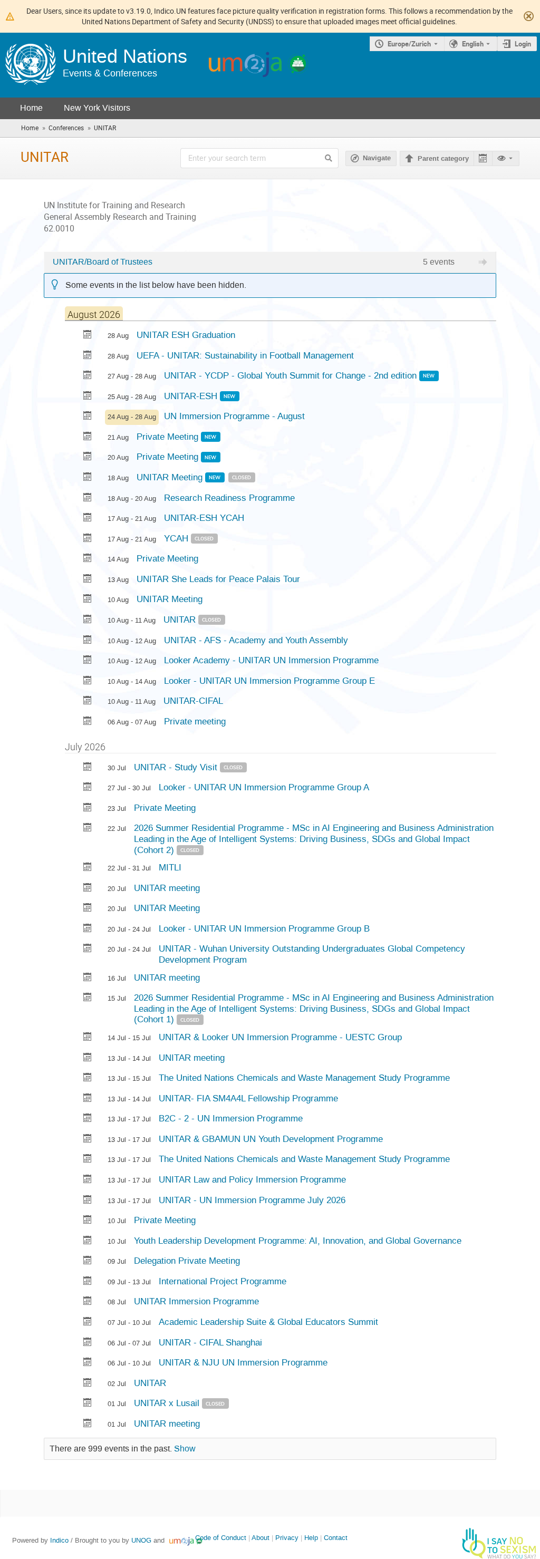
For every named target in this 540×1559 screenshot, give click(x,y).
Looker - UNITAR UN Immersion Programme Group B (264, 928)
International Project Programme (222, 1281)
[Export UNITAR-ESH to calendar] (87, 397)
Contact (336, 1537)
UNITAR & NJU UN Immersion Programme (243, 1362)
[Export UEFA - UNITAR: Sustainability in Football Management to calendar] (87, 356)
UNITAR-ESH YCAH (204, 518)
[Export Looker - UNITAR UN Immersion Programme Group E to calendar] (87, 681)
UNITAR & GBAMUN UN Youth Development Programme (271, 1139)
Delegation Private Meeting (187, 1260)
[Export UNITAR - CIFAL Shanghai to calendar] (87, 1343)
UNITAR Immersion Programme (196, 1301)
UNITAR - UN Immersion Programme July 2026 (252, 1200)
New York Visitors (97, 107)
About (260, 1537)
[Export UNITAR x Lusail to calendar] (87, 1404)
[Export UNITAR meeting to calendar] (87, 889)
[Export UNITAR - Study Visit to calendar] (87, 768)
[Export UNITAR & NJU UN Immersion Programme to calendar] (87, 1363)
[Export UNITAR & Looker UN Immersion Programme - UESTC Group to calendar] (87, 1038)
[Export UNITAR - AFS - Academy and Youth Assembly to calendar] (87, 641)
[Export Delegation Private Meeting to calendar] (87, 1261)
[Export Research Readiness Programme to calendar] (87, 498)
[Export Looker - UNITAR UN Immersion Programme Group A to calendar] (87, 788)
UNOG (141, 1540)
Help (311, 1537)
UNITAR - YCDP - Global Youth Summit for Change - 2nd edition (291, 375)
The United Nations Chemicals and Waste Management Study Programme (304, 1077)
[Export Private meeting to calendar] (87, 722)
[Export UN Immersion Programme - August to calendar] (87, 417)
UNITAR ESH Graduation (186, 335)
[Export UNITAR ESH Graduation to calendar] (87, 336)
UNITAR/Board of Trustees (102, 262)
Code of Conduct (220, 1537)
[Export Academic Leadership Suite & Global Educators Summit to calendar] (87, 1323)
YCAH (177, 538)
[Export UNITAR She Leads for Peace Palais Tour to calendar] (87, 580)
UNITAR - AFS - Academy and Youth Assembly (256, 640)
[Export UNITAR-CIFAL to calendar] (87, 701)
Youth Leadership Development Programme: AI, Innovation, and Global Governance (297, 1240)
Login (523, 44)
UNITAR (180, 619)
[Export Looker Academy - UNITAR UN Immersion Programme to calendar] (87, 661)
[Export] (483, 158)
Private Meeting (169, 436)
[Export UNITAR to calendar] (87, 620)
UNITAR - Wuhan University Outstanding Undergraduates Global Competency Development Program (312, 954)
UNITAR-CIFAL (193, 700)
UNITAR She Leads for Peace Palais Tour (218, 579)
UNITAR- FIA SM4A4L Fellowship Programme (248, 1098)
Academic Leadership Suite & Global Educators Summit (268, 1322)
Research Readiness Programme (229, 497)
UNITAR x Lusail (168, 1403)
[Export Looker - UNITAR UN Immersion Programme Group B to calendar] (87, 929)
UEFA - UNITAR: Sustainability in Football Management (245, 355)
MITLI (170, 867)
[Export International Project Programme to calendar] (87, 1282)
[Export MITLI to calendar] (87, 868)
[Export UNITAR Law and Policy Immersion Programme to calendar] (87, 1180)
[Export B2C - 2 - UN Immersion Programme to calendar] (87, 1119)
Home (31, 107)
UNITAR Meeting (171, 477)
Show (185, 1449)
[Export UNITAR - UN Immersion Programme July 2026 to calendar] (87, 1201)
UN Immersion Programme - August (234, 416)
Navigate (377, 158)
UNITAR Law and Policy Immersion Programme (252, 1179)
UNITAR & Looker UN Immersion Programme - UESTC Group (280, 1037)
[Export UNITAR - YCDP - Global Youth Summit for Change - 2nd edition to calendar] (87, 376)
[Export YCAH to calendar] (87, 539)
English (473, 44)
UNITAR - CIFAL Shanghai (210, 1342)
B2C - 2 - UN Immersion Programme (231, 1118)
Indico (59, 1540)
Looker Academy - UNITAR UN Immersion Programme (271, 660)
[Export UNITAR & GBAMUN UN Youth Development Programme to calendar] (87, 1140)
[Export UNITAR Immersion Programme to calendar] (87, 1302)
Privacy (286, 1537)
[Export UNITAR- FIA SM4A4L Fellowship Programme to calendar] (87, 1099)
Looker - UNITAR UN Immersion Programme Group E (269, 680)
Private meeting (195, 721)
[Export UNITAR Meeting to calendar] (87, 478)
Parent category (443, 158)
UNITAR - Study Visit (177, 767)
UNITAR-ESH (192, 396)
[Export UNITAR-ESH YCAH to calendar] (87, 519)
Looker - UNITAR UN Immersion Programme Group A (264, 787)
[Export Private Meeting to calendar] (87, 437)
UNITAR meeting (167, 888)
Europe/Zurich (409, 44)
